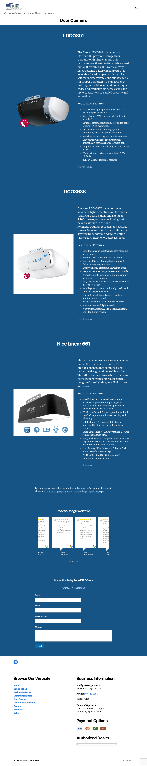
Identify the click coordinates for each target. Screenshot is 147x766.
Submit (39, 646)
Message (38, 627)
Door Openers (21, 699)
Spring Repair (20, 689)
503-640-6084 (73, 588)
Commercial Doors (23, 696)
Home (16, 685)
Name (38, 595)
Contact (17, 706)
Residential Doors (22, 692)
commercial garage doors (85, 491)
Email (38, 606)
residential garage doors (58, 491)
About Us (18, 709)
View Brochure (85, 167)
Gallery (17, 713)
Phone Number (41, 616)
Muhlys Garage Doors (29, 760)
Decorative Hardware (24, 702)
